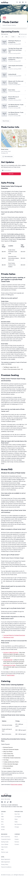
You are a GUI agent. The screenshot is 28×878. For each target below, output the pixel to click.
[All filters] (2, 37)
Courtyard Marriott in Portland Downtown (14, 635)
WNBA (3, 827)
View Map (22, 144)
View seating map (8, 156)
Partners (17, 841)
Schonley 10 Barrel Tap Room (10, 652)
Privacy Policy (4, 864)
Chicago (17, 827)
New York (17, 814)
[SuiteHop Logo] (4, 2)
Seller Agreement (5, 862)
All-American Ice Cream (9, 665)
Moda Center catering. (16, 784)
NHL (2, 821)
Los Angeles (18, 816)
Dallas (16, 821)
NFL (2, 814)
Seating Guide (4, 841)
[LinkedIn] (10, 802)
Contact (17, 844)
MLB (2, 819)
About (16, 836)
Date (6, 36)
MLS (2, 824)
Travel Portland (10, 675)
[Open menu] (26, 2)
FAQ (2, 849)
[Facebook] (2, 802)
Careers (17, 839)
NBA (2, 816)
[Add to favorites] (24, 7)
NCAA (3, 829)
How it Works (4, 844)
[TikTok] (8, 802)
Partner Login (4, 852)
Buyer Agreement (5, 859)
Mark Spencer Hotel (8, 637)
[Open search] (17, 2)
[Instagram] (5, 802)
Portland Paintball (7, 659)
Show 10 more (6, 121)
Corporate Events (5, 839)
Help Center (4, 847)
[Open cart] (20, 2)
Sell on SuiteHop (5, 836)
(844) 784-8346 (5, 799)
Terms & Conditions (6, 867)
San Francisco (18, 824)
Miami (16, 819)
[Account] (23, 2)
